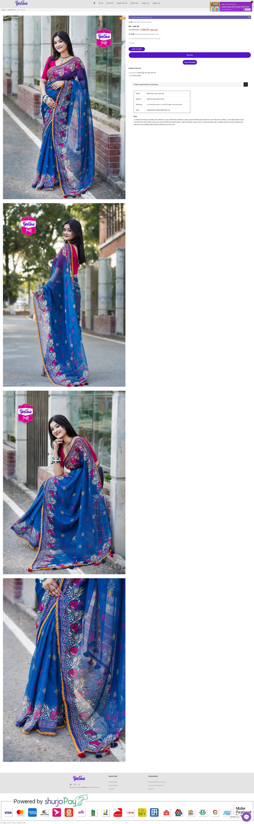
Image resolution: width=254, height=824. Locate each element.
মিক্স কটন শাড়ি (110, 3)
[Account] (247, 3)
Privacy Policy (113, 785)
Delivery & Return (135, 68)
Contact (112, 789)
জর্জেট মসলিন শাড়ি (11, 10)
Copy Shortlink (189, 62)
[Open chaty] (246, 817)
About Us (151, 789)
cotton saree (136, 76)
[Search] (243, 3)
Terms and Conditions (156, 785)
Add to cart (137, 49)
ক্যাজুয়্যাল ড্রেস (156, 3)
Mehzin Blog (113, 782)
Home (3, 10)
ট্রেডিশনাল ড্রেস (134, 3)
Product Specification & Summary (146, 84)
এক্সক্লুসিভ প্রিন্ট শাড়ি (142, 73)
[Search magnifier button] (249, 17)
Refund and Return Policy (157, 782)
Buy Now (190, 55)
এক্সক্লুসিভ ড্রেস (145, 3)
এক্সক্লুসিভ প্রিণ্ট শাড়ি (122, 3)
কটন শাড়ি (101, 3)
